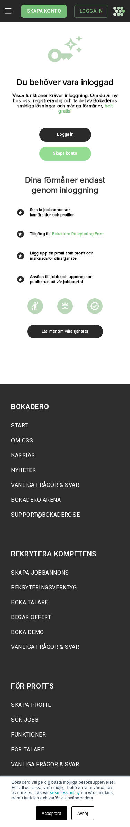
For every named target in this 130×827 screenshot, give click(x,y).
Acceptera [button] (51, 813)
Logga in (91, 11)
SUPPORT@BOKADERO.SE (45, 514)
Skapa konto (44, 11)
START (19, 425)
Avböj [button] (82, 813)
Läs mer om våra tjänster (65, 331)
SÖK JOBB (24, 720)
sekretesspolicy (65, 792)
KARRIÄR (23, 455)
